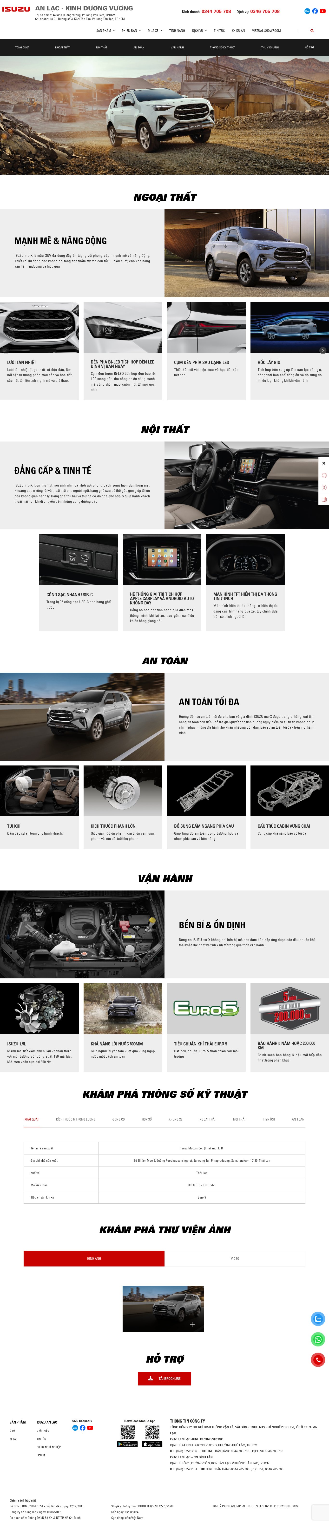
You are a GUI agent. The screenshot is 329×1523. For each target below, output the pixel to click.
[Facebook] (315, 10)
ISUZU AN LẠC (47, 1422)
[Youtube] (323, 10)
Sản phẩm (18, 1422)
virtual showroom (266, 31)
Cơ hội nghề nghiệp (49, 1447)
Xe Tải (13, 1439)
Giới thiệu (43, 1430)
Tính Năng (177, 31)
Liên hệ (41, 1455)
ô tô (12, 1430)
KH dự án (238, 31)
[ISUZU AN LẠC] (16, 9)
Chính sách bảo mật (23, 1500)
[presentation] (6, 350)
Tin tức (219, 31)
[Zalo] (307, 10)
